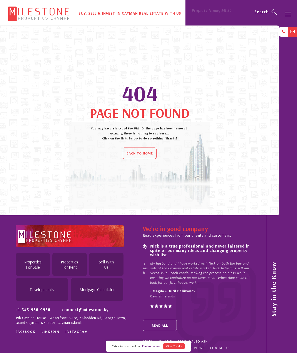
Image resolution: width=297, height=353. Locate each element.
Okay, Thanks (174, 346)
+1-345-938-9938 (33, 309)
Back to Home (140, 153)
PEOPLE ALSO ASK (192, 341)
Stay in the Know (273, 289)
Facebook (25, 331)
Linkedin (50, 331)
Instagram (76, 331)
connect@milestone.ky (85, 309)
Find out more (151, 346)
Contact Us (220, 348)
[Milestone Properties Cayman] (39, 12)
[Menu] (288, 16)
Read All (160, 325)
